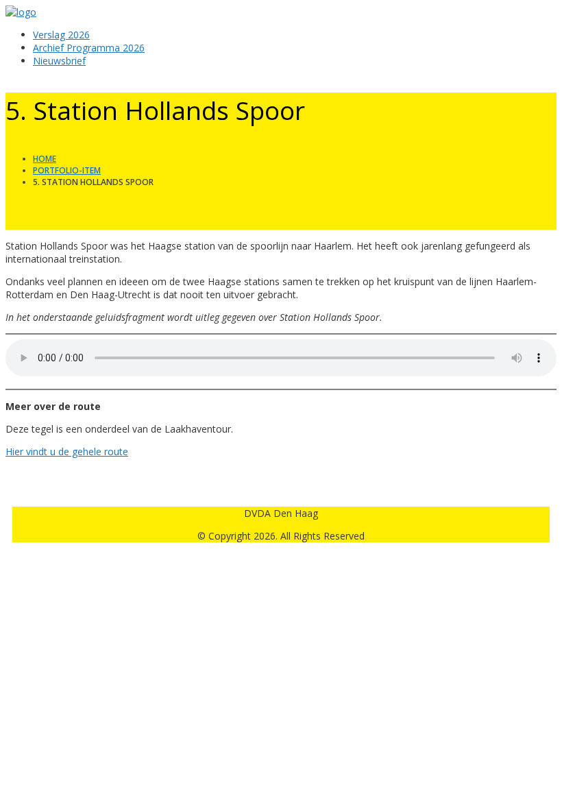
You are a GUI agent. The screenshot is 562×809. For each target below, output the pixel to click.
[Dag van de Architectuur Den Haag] (20, 12)
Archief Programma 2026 (89, 47)
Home (44, 159)
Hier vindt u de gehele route (66, 451)
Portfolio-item (67, 170)
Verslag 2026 (61, 34)
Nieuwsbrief (59, 60)
